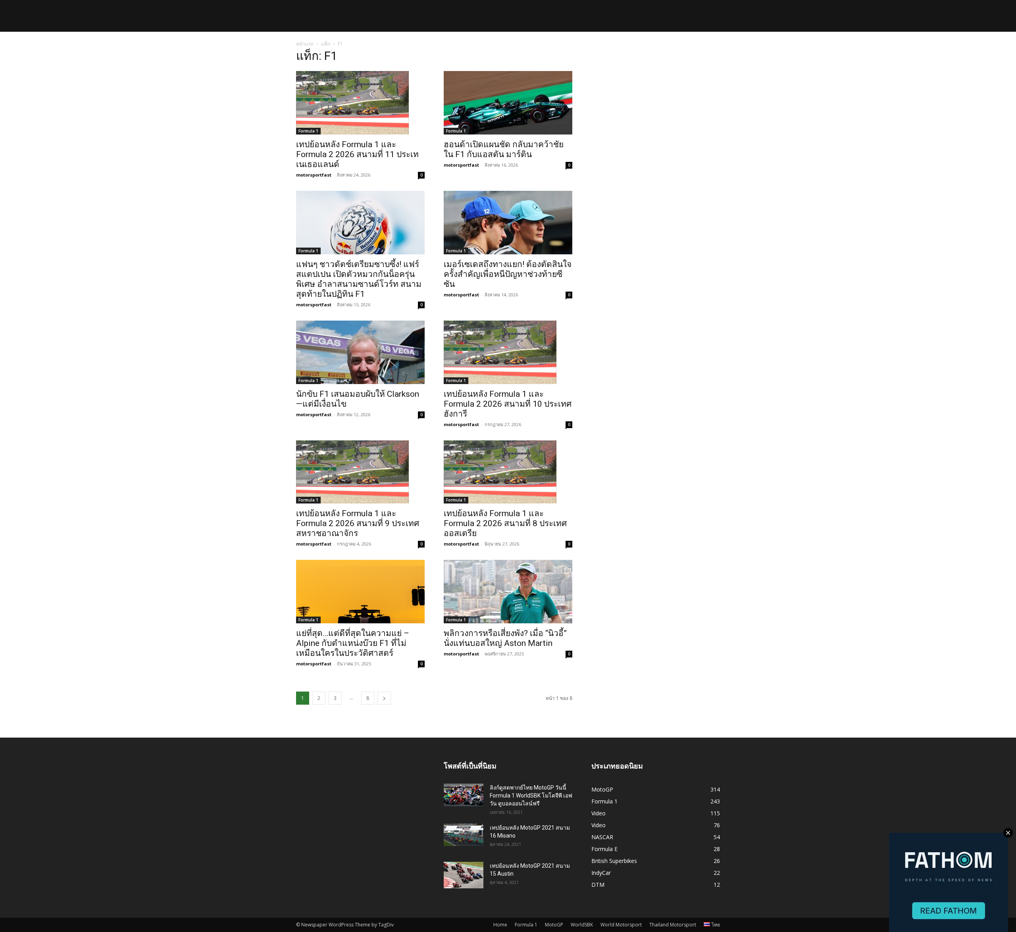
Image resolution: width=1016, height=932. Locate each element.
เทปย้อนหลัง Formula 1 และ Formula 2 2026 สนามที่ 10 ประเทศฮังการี (508, 404)
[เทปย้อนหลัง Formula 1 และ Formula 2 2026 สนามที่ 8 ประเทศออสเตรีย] (508, 472)
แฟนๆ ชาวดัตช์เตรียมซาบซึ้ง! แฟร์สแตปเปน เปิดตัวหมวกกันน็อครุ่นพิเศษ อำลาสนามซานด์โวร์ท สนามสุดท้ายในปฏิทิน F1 (358, 279)
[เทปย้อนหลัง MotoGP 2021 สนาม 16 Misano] (463, 835)
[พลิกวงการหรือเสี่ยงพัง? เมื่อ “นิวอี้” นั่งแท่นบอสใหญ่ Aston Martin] (508, 591)
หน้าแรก (305, 43)
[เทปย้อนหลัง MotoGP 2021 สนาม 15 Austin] (463, 875)
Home (500, 924)
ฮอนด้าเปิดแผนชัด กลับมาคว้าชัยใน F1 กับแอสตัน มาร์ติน (504, 149)
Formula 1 (308, 131)
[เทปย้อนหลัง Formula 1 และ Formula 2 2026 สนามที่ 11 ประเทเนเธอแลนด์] (360, 103)
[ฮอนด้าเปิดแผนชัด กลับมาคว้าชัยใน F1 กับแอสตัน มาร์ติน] (508, 103)
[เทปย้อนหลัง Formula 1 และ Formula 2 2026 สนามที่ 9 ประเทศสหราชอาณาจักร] (360, 472)
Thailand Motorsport (672, 924)
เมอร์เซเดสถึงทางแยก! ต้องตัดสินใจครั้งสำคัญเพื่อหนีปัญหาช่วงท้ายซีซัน (508, 274)
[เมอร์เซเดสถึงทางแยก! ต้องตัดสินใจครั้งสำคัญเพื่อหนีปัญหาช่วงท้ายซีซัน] (508, 222)
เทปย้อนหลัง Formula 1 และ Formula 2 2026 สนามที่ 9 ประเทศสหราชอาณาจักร (357, 523)
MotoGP (554, 924)
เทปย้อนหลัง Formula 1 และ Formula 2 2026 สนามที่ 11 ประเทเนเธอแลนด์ (357, 154)
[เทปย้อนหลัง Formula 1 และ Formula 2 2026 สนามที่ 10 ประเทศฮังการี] (508, 352)
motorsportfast (313, 175)
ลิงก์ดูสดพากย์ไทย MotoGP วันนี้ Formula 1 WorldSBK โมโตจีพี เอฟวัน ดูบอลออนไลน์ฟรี (531, 795)
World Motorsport (621, 924)
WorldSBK (582, 924)
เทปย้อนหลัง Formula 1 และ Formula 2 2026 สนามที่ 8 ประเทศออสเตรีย (505, 523)
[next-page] (384, 698)
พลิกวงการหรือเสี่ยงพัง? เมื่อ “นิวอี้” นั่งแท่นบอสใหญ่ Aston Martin (505, 638)
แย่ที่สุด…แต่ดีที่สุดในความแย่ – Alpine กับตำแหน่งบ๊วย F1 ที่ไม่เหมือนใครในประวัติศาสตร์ (352, 643)
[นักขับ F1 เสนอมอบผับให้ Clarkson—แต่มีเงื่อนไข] (360, 352)
